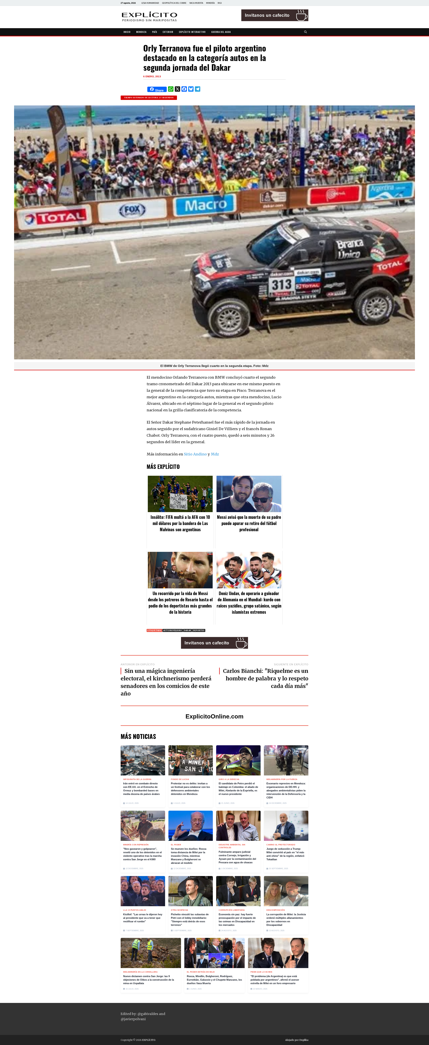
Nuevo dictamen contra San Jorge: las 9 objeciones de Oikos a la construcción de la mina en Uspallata (148, 980)
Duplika (303, 1039)
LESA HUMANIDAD (150, 3)
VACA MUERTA (196, 3)
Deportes (198, 630)
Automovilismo (172, 630)
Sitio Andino (195, 454)
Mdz (215, 454)
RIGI (220, 3)
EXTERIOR (168, 32)
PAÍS (154, 32)
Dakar (187, 630)
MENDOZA (141, 32)
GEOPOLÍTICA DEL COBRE (174, 3)
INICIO (127, 32)
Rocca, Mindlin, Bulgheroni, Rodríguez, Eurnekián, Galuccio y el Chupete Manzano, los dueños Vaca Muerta (214, 980)
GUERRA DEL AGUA (221, 32)
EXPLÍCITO (148, 1039)
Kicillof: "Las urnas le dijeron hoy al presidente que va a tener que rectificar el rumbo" (142, 918)
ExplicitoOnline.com (214, 716)
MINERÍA (210, 3)
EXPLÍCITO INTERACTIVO (192, 32)
